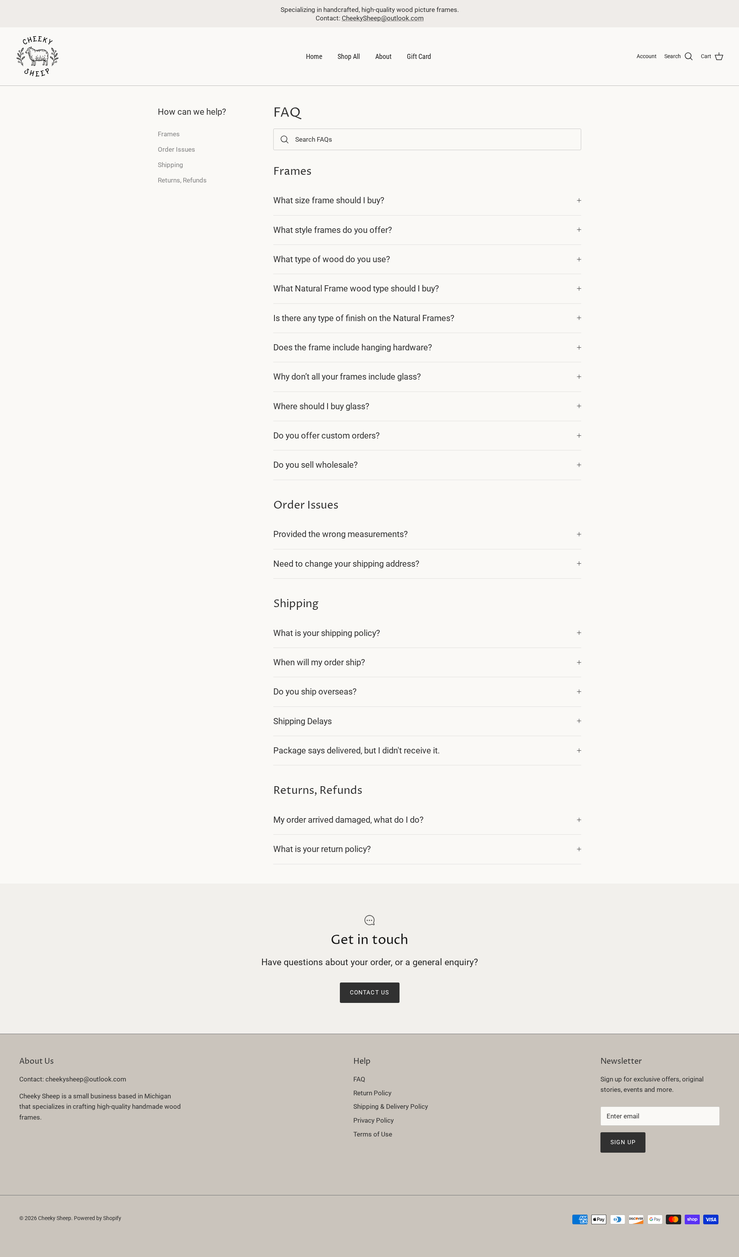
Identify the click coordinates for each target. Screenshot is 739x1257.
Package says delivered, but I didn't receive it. (356, 750)
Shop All (349, 56)
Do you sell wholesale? (315, 465)
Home (314, 56)
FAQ (359, 1079)
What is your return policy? (322, 849)
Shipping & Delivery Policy (390, 1106)
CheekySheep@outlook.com (383, 18)
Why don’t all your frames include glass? (347, 377)
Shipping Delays (302, 721)
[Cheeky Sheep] (37, 56)
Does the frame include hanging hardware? (352, 347)
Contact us (370, 992)
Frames (169, 134)
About (383, 56)
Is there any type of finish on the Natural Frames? (363, 318)
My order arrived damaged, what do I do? (348, 820)
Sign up (622, 1142)
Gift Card (419, 56)
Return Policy (372, 1093)
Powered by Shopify (97, 1218)
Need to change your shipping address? (346, 564)
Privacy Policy (373, 1120)
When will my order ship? (319, 662)
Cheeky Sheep (54, 1218)
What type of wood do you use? (331, 259)
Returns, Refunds (182, 180)
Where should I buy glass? (321, 406)
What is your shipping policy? (326, 633)
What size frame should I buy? (328, 200)
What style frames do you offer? (332, 230)
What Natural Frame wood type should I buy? (356, 288)
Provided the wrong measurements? (340, 534)
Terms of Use (372, 1134)
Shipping (170, 165)
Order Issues (176, 149)
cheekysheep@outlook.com (85, 1079)
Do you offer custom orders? (326, 435)
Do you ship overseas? (314, 691)
